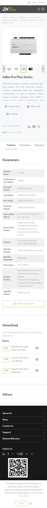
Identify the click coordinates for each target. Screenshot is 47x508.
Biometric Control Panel (29, 20)
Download (40, 145)
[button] (3, 68)
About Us (7, 413)
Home (4, 18)
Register (42, 2)
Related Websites (11, 439)
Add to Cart (35, 107)
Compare (14, 114)
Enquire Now (14, 107)
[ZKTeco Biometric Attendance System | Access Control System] (9, 9)
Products (13, 18)
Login (34, 2)
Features (11, 145)
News (5, 420)
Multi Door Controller (10, 20)
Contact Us (7, 426)
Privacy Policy (23, 496)
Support (6, 432)
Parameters (25, 145)
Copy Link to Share (14, 132)
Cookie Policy (34, 493)
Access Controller (34, 18)
